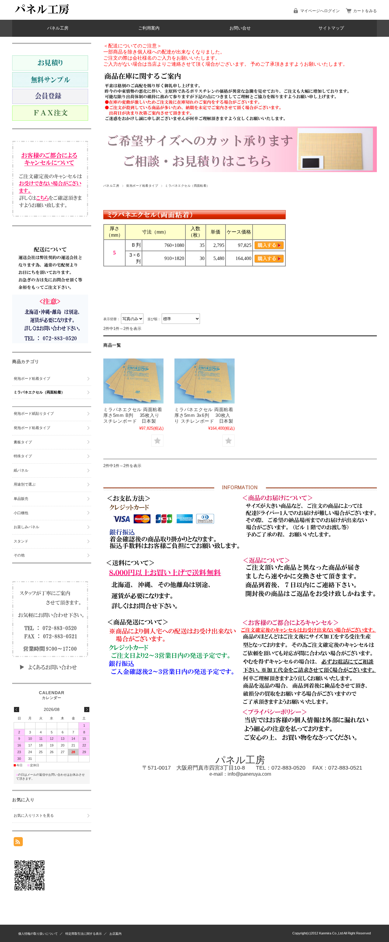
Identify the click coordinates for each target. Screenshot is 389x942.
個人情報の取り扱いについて (38, 933)
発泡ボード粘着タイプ (142, 185)
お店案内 (115, 933)
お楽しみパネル (26, 527)
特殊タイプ (23, 456)
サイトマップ (331, 28)
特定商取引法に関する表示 (83, 933)
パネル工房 (57, 28)
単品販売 (21, 499)
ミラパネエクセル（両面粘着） (39, 392)
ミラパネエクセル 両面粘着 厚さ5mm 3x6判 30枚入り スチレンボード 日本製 (203, 415)
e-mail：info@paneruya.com (240, 774)
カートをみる (365, 11)
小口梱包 (21, 513)
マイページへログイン (320, 11)
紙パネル (21, 470)
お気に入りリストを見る (34, 815)
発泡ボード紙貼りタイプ (34, 413)
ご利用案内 (149, 28)
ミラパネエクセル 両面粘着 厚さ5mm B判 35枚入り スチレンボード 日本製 (132, 415)
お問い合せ (240, 28)
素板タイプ (23, 442)
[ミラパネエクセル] (133, 381)
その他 (19, 555)
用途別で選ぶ (25, 484)
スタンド (21, 541)
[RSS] (18, 843)
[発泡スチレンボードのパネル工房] (42, 15)
